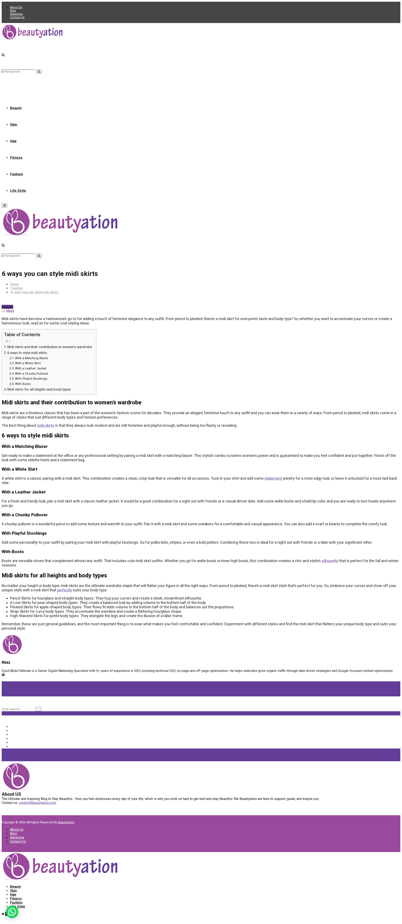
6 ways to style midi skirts (27, 353)
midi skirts (45, 425)
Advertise (16, 14)
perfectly (64, 590)
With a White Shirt (28, 363)
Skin (13, 124)
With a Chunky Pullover (31, 373)
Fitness (16, 157)
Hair (13, 141)
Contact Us (17, 17)
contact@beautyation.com (37, 803)
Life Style (18, 190)
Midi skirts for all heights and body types (39, 389)
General (19, 743)
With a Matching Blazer (31, 358)
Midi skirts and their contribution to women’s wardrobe (49, 347)
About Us (16, 7)
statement (273, 478)
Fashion (16, 174)
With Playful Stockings (31, 379)
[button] (12, 912)
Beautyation (66, 822)
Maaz (10, 311)
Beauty (16, 108)
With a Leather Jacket (30, 368)
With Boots (23, 384)
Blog (13, 10)
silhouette (330, 561)
